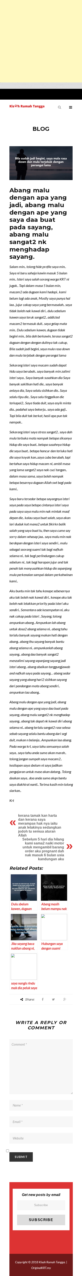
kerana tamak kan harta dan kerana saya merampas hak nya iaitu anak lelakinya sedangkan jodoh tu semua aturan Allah (39, 825)
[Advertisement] (41, 41)
